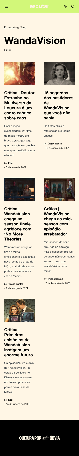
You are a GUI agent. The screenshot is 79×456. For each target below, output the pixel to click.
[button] (6, 6)
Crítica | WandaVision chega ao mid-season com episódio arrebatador (58, 221)
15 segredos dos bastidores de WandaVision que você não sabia (59, 105)
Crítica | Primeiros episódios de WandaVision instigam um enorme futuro (18, 342)
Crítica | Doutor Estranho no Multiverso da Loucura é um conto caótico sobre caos (19, 105)
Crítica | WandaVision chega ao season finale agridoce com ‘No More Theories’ (17, 223)
